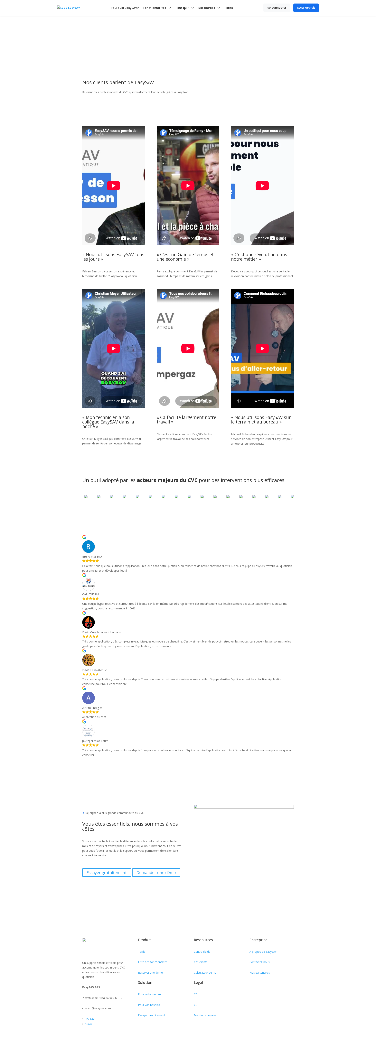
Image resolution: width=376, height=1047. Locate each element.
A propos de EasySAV (263, 951)
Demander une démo (156, 872)
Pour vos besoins (149, 1005)
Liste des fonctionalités (152, 962)
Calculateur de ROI (205, 972)
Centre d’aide (202, 951)
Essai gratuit (306, 8)
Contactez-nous (259, 962)
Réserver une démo (150, 972)
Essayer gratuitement (107, 872)
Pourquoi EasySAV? (125, 8)
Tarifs (228, 8)
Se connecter (276, 8)
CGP (196, 1005)
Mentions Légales (205, 1015)
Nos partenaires (259, 972)
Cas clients (200, 962)
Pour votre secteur (150, 994)
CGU (197, 994)
